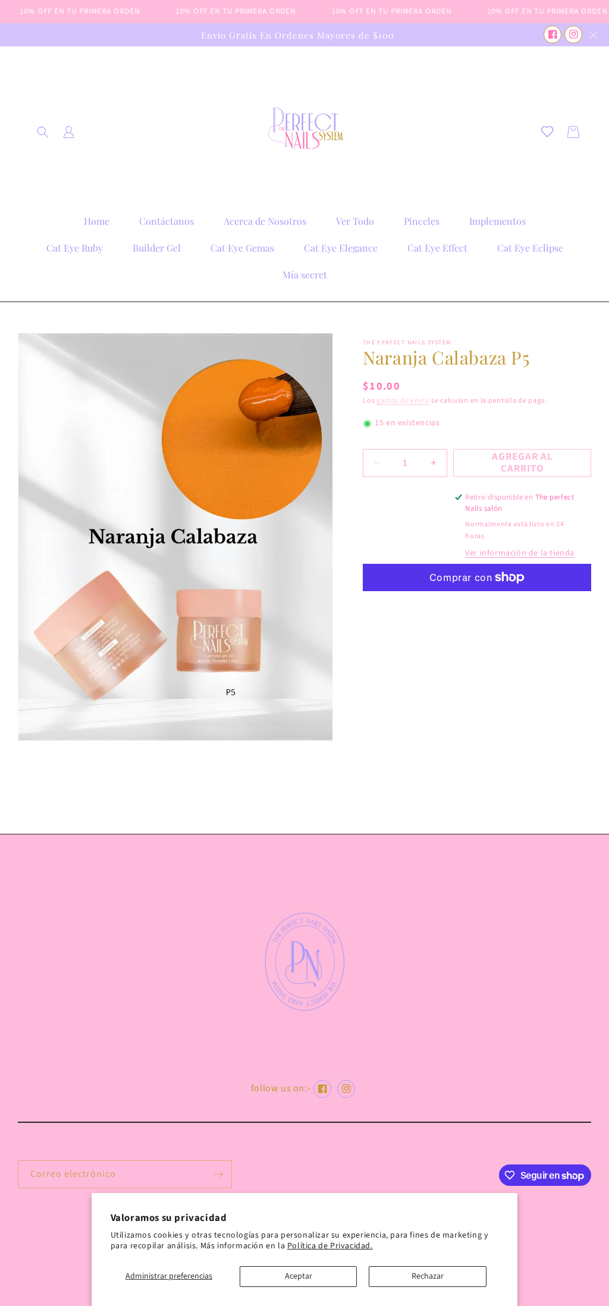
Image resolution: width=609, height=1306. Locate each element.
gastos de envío (403, 400)
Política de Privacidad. (330, 1246)
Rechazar (428, 1276)
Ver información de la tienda (520, 553)
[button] (43, 132)
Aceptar (298, 1276)
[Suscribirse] (218, 1174)
